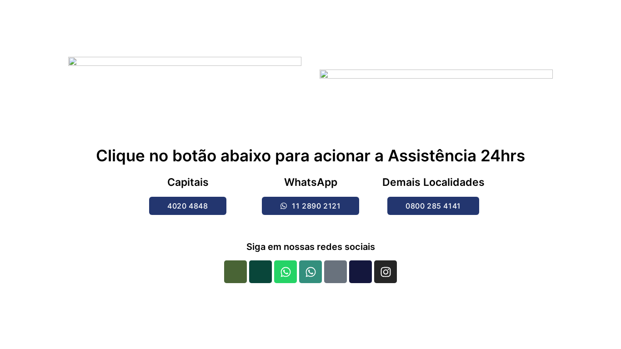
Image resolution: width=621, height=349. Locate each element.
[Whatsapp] (285, 271)
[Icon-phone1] (235, 271)
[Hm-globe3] (360, 271)
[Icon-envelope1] (335, 271)
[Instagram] (385, 271)
